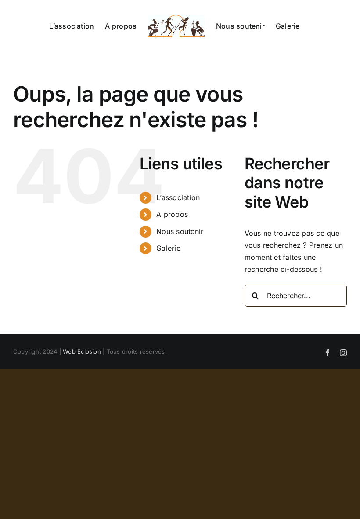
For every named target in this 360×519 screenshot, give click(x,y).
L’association (178, 197)
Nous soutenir (179, 231)
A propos (172, 214)
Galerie (168, 248)
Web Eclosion (82, 351)
